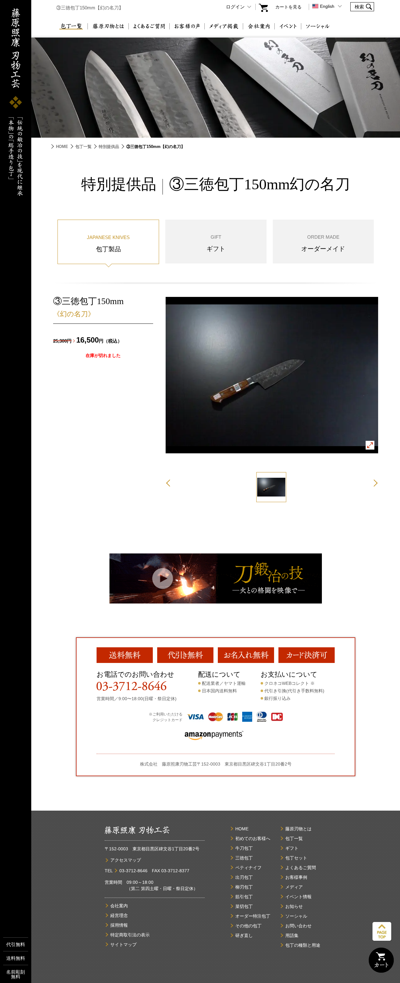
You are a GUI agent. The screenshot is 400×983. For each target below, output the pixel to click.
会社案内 (259, 26)
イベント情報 (298, 896)
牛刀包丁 (244, 848)
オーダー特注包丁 (252, 916)
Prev (169, 483)
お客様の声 (187, 26)
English (327, 6)
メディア (294, 886)
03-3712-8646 (133, 870)
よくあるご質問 (149, 26)
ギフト (291, 848)
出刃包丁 (244, 877)
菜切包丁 (244, 906)
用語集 (291, 935)
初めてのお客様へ (252, 838)
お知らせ (294, 906)
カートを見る (288, 6)
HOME (62, 146)
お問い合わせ (298, 925)
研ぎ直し (244, 935)
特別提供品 (109, 146)
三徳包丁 (244, 857)
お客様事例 (296, 877)
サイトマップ (123, 944)
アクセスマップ (125, 860)
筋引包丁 (244, 896)
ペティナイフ (248, 867)
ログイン (235, 6)
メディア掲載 (223, 26)
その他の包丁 (248, 925)
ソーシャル (318, 26)
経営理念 (119, 915)
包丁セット (296, 857)
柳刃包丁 (244, 886)
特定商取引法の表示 (130, 934)
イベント (287, 26)
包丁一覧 (71, 26)
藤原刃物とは (108, 26)
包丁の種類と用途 (302, 945)
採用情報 (119, 925)
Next (374, 483)
